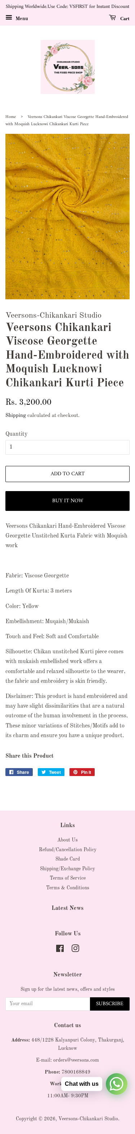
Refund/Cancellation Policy (67, 850)
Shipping (15, 415)
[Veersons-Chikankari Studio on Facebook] (60, 950)
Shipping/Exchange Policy (67, 869)
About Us (67, 840)
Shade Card (67, 859)
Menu (21, 18)
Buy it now (67, 501)
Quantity (16, 434)
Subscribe (109, 1004)
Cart (124, 18)
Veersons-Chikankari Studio (88, 1119)
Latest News (67, 908)
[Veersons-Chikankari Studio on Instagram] (75, 950)
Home (10, 117)
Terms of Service (68, 878)
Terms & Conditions (67, 888)
